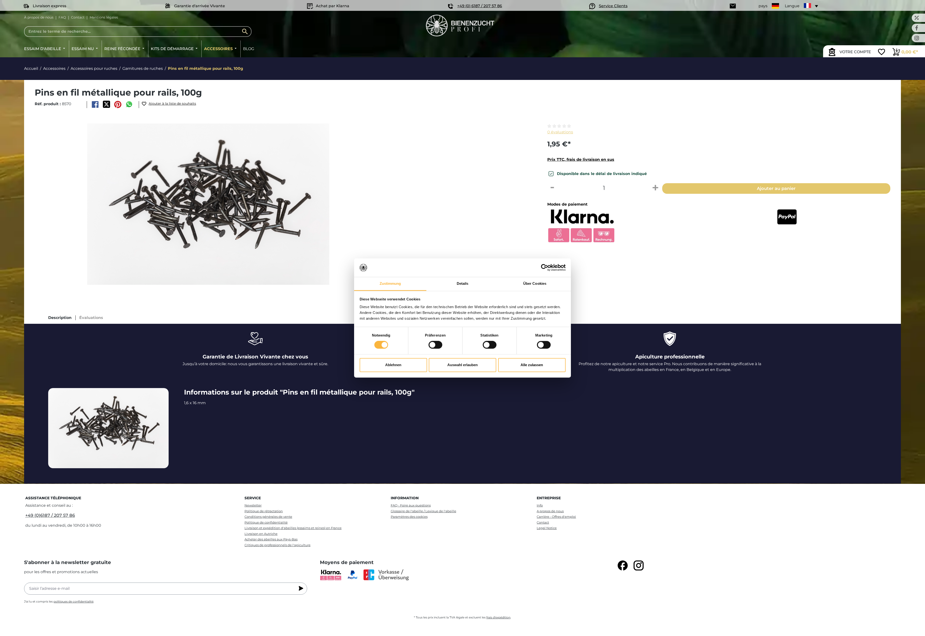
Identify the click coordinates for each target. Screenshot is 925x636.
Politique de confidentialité (266, 522)
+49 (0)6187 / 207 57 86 (50, 515)
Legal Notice (547, 528)
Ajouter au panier (776, 188)
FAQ (62, 17)
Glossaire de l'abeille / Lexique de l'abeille (423, 511)
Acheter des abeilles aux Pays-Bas (270, 539)
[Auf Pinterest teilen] (118, 104)
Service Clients (613, 6)
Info (540, 505)
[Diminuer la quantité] (552, 188)
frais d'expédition (498, 617)
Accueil (31, 68)
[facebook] (623, 565)
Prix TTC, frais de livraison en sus (580, 159)
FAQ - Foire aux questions (411, 505)
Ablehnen (393, 365)
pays (763, 6)
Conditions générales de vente (268, 517)
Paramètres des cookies (409, 517)
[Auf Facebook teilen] (95, 104)
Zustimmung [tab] (390, 283)
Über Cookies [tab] (534, 283)
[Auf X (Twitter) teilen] (106, 104)
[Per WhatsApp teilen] (129, 104)
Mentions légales (104, 17)
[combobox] (138, 31)
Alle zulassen (532, 365)
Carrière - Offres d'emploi (556, 517)
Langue (792, 6)
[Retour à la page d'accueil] (460, 25)
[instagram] (639, 565)
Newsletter (253, 505)
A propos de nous (550, 511)
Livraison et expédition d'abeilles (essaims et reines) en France (293, 528)
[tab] (60, 318)
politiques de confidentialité (73, 601)
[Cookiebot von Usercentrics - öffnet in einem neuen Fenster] (544, 267)
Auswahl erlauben (462, 365)
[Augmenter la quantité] (655, 188)
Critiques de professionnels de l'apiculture (277, 545)
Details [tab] (463, 283)
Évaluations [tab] (91, 317)
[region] (283, 204)
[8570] (208, 204)
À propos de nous (38, 17)
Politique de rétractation (263, 511)
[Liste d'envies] (881, 52)
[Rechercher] (246, 31)
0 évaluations (560, 132)
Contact (78, 17)
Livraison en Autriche (261, 534)
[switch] (435, 345)
